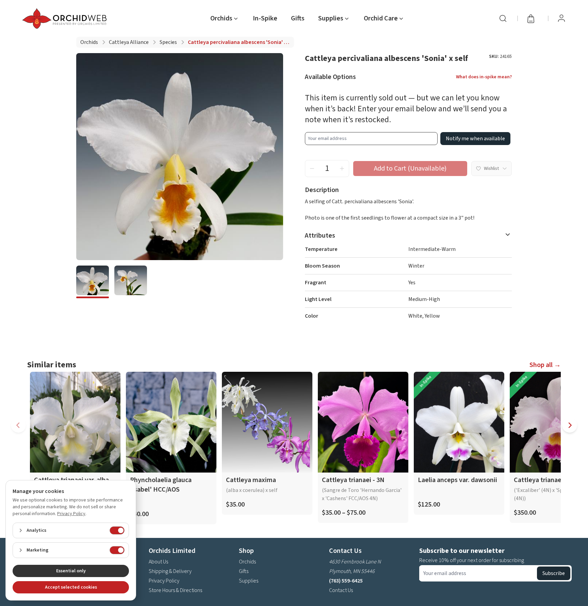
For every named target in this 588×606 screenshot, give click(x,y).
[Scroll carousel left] (18, 425)
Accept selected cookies (71, 587)
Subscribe (553, 573)
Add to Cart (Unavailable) (410, 168)
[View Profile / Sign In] (561, 18)
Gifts (298, 18)
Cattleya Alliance (129, 42)
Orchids (89, 42)
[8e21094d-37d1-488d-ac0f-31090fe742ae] (92, 282)
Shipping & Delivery (170, 571)
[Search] (503, 18)
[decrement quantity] (312, 168)
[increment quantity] (342, 168)
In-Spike (265, 18)
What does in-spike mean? (484, 77)
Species (168, 42)
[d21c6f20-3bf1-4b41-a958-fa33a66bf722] (130, 282)
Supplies (248, 581)
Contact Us (341, 590)
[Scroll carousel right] (569, 425)
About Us (158, 561)
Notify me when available (475, 138)
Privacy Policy (164, 581)
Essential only (71, 571)
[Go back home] (66, 18)
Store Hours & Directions (175, 590)
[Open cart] (533, 18)
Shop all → (545, 365)
